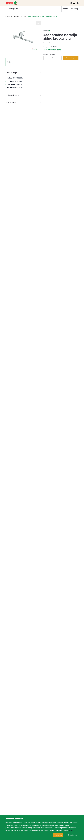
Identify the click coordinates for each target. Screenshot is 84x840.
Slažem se (58, 835)
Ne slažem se (72, 835)
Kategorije (13, 8)
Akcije (65, 8)
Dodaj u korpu (70, 58)
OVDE (71, 830)
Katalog (74, 8)
